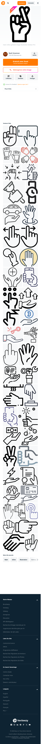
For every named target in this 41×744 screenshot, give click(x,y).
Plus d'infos (8, 89)
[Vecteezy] (3, 3)
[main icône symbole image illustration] (9, 136)
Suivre (34, 55)
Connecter (31, 3)
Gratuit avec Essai (20, 62)
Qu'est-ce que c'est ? (23, 84)
